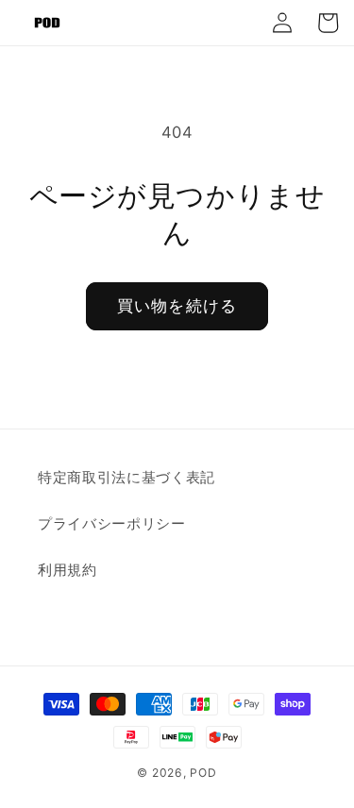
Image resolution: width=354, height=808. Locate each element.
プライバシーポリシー (112, 523)
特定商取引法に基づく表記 (126, 477)
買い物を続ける (177, 305)
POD (203, 773)
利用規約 (67, 570)
